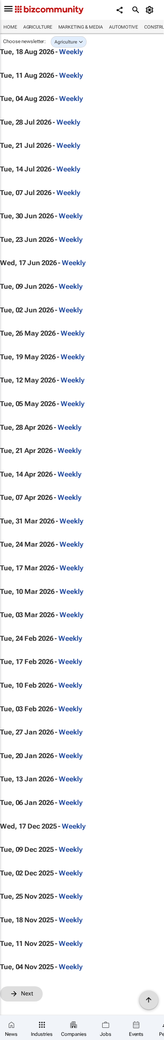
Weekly (71, 52)
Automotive (123, 27)
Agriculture (37, 27)
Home (10, 27)
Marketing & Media (80, 27)
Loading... (14, 1006)
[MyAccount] (151, 10)
